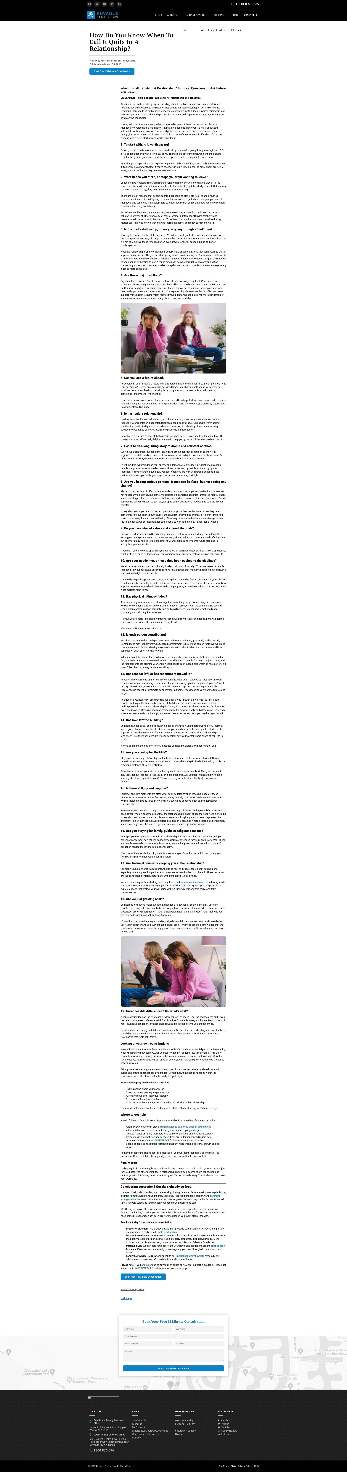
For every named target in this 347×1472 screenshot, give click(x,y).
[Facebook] (89, 4)
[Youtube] (104, 4)
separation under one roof (194, 882)
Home (158, 15)
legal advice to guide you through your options (186, 1126)
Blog (235, 15)
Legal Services (195, 15)
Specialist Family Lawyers (190, 1255)
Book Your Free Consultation (173, 1368)
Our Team (218, 15)
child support (218, 1245)
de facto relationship (165, 1232)
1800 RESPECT (143, 1268)
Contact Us (251, 15)
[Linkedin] (112, 4)
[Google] (119, 4)
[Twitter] (97, 4)
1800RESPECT (161, 1140)
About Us (172, 15)
